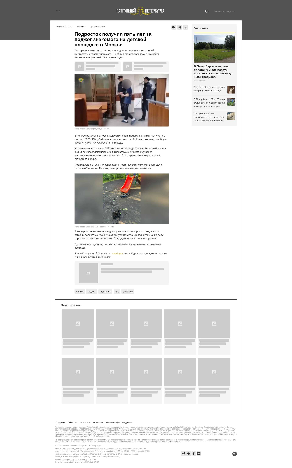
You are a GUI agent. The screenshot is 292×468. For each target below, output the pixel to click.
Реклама (73, 422)
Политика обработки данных (119, 422)
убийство (128, 291)
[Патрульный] (141, 14)
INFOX (177, 441)
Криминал (81, 26)
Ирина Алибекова (97, 26)
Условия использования (92, 422)
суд (116, 291)
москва (79, 291)
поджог (92, 291)
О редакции (60, 422)
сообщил (117, 253)
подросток (105, 291)
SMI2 (171, 441)
